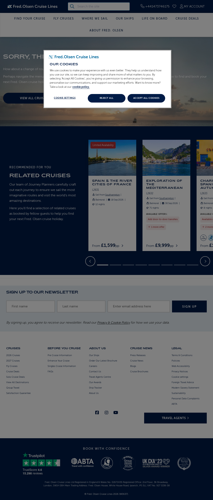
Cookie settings (65, 98)
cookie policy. (81, 86)
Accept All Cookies (146, 98)
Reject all (107, 98)
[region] (107, 79)
